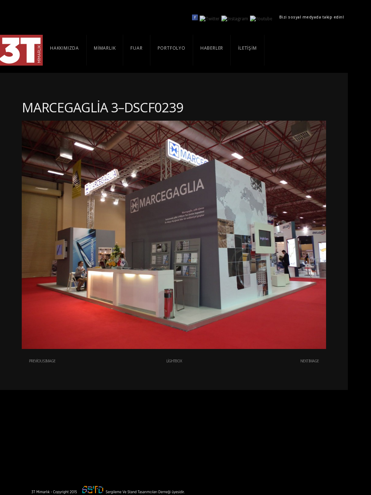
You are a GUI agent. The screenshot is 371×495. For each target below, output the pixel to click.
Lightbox (174, 361)
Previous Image (42, 361)
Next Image (309, 361)
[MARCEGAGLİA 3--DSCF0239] (174, 347)
